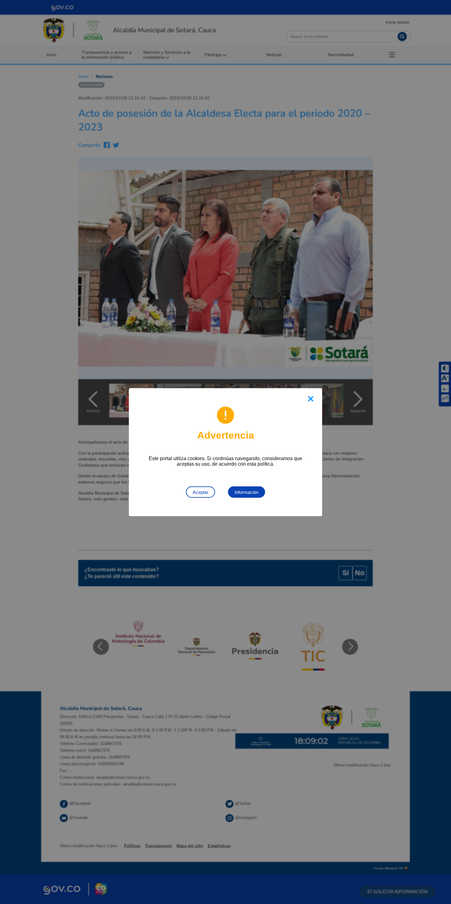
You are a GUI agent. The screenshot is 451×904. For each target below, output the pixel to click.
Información (246, 492)
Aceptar (200, 492)
